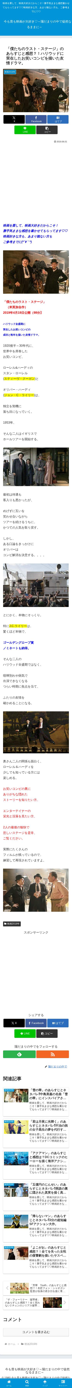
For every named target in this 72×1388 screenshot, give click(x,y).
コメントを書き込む (36, 1332)
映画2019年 (13, 923)
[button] (47, 130)
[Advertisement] (36, 181)
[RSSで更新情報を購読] (52, 1054)
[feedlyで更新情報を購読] (19, 1054)
